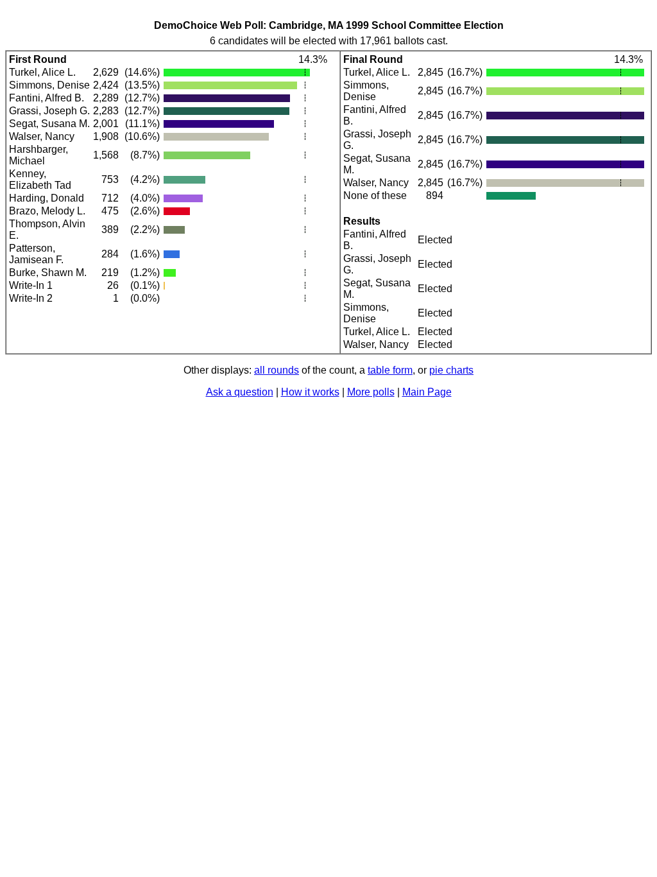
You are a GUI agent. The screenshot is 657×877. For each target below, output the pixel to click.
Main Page (427, 391)
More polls (371, 391)
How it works (310, 391)
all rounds (276, 370)
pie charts (451, 370)
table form (390, 370)
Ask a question (239, 391)
